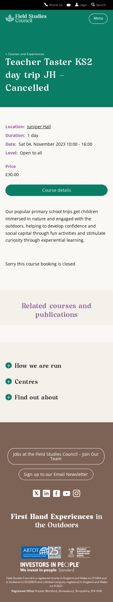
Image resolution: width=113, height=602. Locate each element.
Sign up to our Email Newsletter (56, 474)
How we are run (38, 366)
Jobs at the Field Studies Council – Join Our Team (56, 456)
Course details (56, 190)
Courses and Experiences (26, 54)
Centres (26, 382)
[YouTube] (66, 493)
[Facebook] (56, 493)
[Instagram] (76, 493)
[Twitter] (36, 493)
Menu (98, 18)
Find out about (36, 398)
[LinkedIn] (46, 493)
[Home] (25, 18)
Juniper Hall (39, 126)
